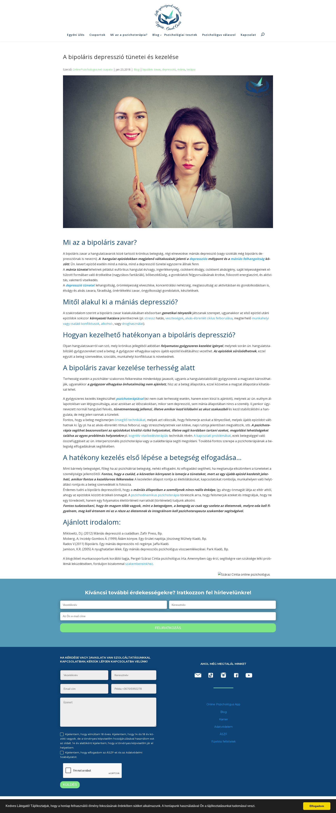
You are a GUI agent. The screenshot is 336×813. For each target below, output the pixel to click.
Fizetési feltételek (223, 741)
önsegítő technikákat (130, 420)
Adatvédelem (223, 726)
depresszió (169, 69)
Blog (155, 35)
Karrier (223, 719)
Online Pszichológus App (223, 704)
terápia (191, 69)
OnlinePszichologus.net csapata (93, 69)
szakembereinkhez (139, 564)
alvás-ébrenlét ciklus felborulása (209, 318)
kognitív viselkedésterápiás (149, 435)
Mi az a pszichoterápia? (128, 35)
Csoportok (97, 35)
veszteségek (174, 318)
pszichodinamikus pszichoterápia (155, 495)
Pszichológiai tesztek (180, 35)
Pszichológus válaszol (219, 35)
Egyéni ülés (75, 35)
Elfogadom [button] (317, 806)
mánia (181, 69)
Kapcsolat (248, 35)
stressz (150, 318)
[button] (256, 806)
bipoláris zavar (152, 69)
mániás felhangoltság (247, 259)
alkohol (106, 324)
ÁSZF (223, 734)
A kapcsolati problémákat (212, 435)
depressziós (198, 259)
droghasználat (132, 324)
